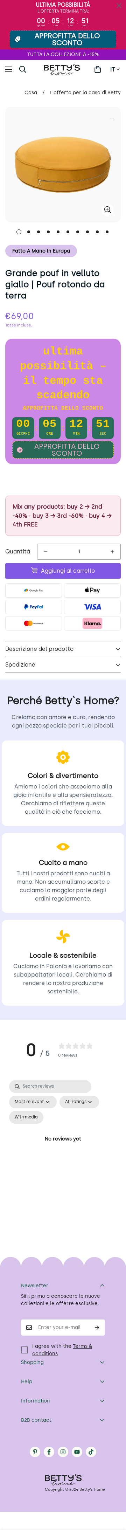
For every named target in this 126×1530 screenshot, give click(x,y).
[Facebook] (49, 1452)
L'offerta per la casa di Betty (85, 93)
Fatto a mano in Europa (41, 251)
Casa (30, 93)
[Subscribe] (97, 1327)
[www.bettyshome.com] (63, 69)
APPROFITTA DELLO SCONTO (67, 39)
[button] (98, 69)
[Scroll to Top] (113, 1493)
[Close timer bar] (119, 5)
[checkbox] (26, 1117)
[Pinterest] (35, 1452)
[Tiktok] (91, 1452)
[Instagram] (63, 1452)
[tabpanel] (63, 1147)
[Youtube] (77, 1452)
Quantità (17, 551)
